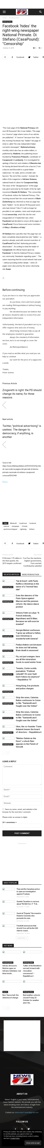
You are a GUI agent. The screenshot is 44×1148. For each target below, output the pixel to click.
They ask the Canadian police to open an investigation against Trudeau (28, 891)
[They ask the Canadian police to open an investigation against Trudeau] (8, 892)
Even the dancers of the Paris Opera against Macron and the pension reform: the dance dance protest (27, 601)
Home (4, 18)
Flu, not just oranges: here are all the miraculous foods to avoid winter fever (28, 659)
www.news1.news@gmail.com (27, 1112)
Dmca (4, 482)
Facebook (32, 523)
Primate (24, 526)
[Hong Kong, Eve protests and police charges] (8, 688)
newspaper (15, 526)
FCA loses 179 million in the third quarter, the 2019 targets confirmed (12, 560)
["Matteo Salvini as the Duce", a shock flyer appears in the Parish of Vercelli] (8, 741)
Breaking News (14, 18)
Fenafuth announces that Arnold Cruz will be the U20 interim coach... (27, 928)
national (6, 526)
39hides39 (13, 523)
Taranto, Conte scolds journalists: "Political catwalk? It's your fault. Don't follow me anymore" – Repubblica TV (28, 674)
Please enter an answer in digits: (15, 817)
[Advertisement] (22, 4)
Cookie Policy (15, 1138)
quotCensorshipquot (10, 529)
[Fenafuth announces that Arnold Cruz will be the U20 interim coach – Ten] (8, 929)
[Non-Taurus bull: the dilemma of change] (11, 986)
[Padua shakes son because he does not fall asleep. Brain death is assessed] (8, 647)
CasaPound (23, 523)
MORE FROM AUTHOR (30, 575)
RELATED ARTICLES (11, 575)
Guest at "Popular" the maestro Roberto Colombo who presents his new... (29, 915)
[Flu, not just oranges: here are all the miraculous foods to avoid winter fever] (8, 659)
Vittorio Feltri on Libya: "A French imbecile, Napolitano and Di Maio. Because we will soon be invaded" (27, 618)
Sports (5, 992)
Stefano (31, 529)
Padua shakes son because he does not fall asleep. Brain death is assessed (28, 647)
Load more (21, 938)
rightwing (23, 529)
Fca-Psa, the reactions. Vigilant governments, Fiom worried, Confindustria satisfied (32, 562)
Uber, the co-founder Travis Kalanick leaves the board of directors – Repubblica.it (29, 729)
